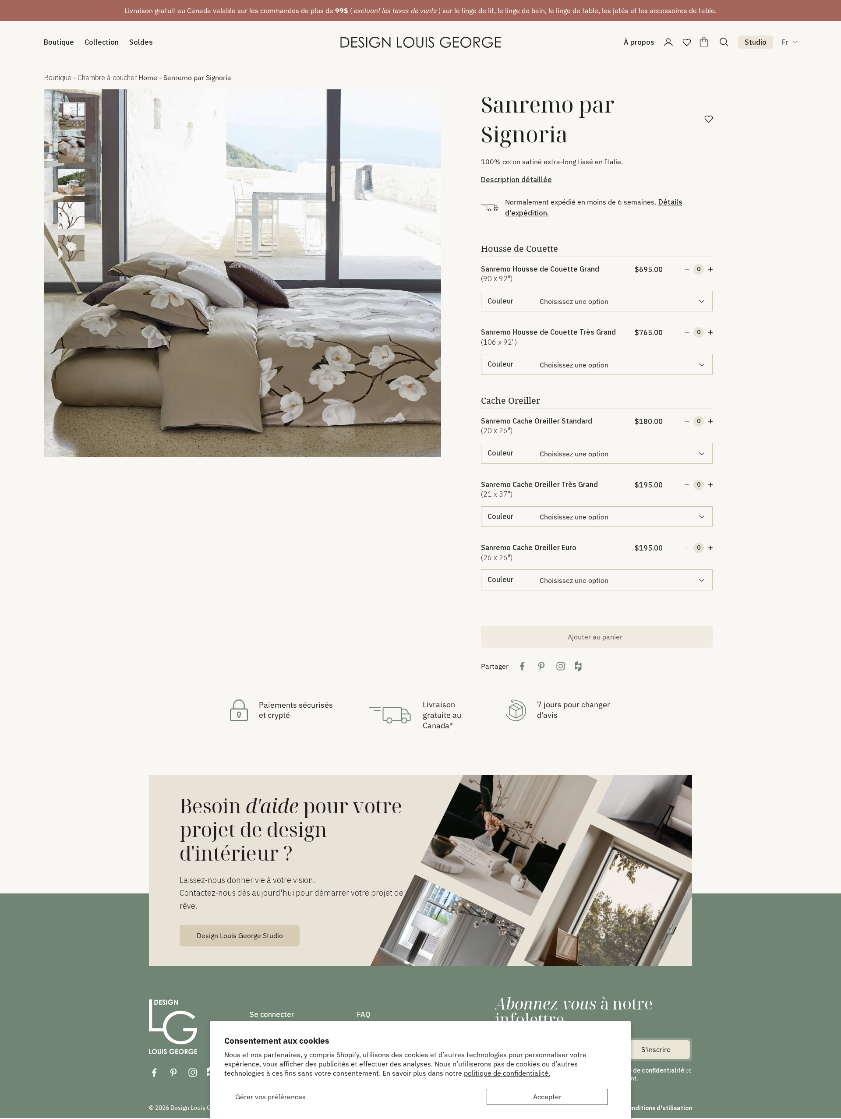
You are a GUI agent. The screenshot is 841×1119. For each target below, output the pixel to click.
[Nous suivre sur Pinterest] (173, 1072)
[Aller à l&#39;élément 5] (71, 248)
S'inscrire (656, 1049)
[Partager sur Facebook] (522, 666)
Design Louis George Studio (240, 935)
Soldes (141, 42)
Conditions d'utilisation (658, 1108)
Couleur (500, 300)
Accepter (547, 1096)
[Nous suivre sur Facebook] (154, 1072)
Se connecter (272, 1014)
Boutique (59, 42)
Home (147, 77)
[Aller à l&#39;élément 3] (71, 182)
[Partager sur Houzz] (578, 666)
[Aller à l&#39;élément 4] (71, 215)
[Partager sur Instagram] (560, 666)
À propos (639, 42)
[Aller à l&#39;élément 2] (71, 149)
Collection (102, 42)
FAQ (364, 1014)
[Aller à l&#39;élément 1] (71, 116)
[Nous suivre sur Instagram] (192, 1072)
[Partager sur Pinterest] (541, 666)
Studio (756, 42)
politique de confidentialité (645, 1070)
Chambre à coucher (107, 77)
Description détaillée (516, 179)
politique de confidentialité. (507, 1073)
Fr (785, 42)
